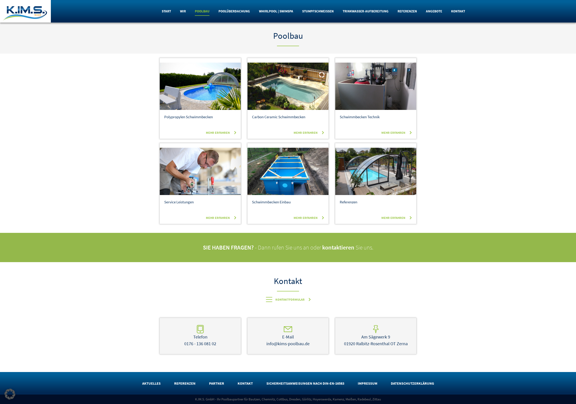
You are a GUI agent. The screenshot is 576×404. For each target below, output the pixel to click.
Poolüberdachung (234, 11)
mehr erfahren (218, 132)
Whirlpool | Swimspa (276, 11)
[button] (10, 394)
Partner (216, 383)
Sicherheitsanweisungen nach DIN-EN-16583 (305, 383)
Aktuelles (151, 383)
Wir (183, 11)
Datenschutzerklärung (412, 383)
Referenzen (407, 11)
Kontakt (458, 11)
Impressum (367, 383)
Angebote (434, 11)
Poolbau (202, 11)
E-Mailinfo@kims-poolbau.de (288, 340)
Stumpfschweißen (318, 11)
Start (166, 11)
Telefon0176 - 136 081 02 (200, 340)
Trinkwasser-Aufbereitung (366, 11)
